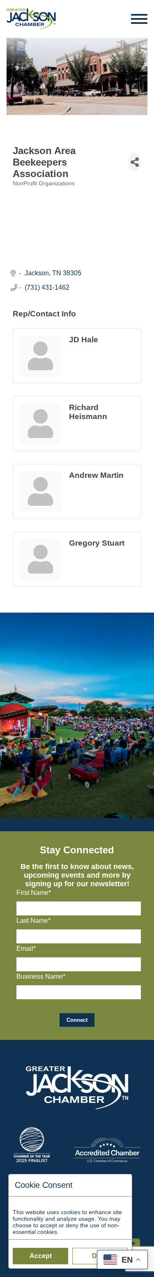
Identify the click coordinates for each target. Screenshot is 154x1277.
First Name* (33, 892)
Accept (41, 1255)
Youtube (136, 1239)
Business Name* (40, 976)
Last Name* (33, 920)
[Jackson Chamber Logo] (31, 19)
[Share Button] (134, 162)
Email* (26, 948)
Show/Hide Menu (139, 19)
